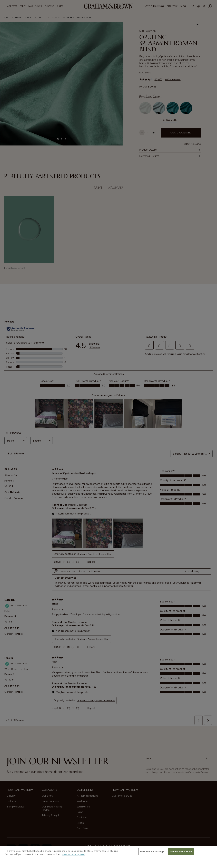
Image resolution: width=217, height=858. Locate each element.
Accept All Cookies (181, 851)
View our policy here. (73, 854)
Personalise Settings (152, 851)
